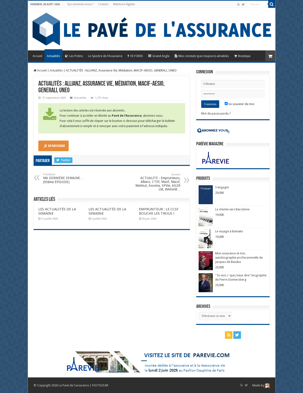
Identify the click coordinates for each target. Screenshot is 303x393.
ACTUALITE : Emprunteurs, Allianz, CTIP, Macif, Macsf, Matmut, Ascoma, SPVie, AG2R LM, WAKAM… (157, 182)
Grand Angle (160, 56)
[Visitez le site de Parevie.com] (151, 361)
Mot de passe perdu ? (216, 113)
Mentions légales (124, 4)
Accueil (37, 56)
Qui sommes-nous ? (80, 4)
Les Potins (76, 56)
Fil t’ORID (136, 56)
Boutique (244, 56)
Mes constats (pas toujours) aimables (203, 56)
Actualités (53, 56)
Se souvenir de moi (241, 104)
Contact (103, 4)
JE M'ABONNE (54, 146)
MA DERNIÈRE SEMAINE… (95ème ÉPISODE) (63, 178)
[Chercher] (271, 4)
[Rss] (238, 4)
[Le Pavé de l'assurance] (151, 29)
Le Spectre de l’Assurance (105, 56)
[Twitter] (243, 4)
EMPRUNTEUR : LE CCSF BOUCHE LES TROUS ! (158, 211)
